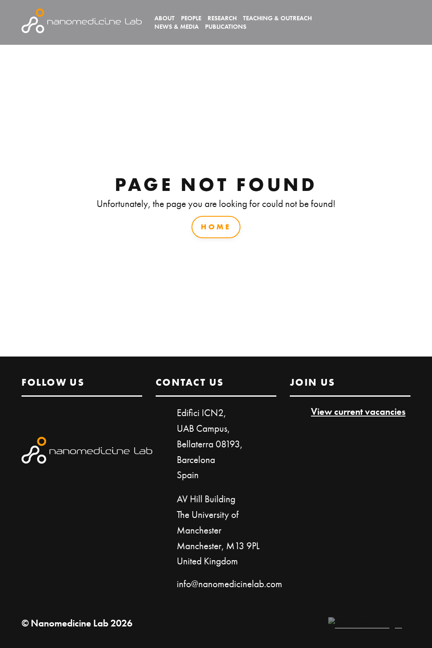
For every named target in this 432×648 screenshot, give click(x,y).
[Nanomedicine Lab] (82, 22)
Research (222, 18)
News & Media (176, 26)
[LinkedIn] (381, 22)
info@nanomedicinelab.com (229, 583)
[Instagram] (404, 22)
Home (216, 226)
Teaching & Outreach (277, 18)
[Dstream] (365, 623)
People (191, 18)
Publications (225, 26)
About (164, 18)
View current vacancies (358, 411)
